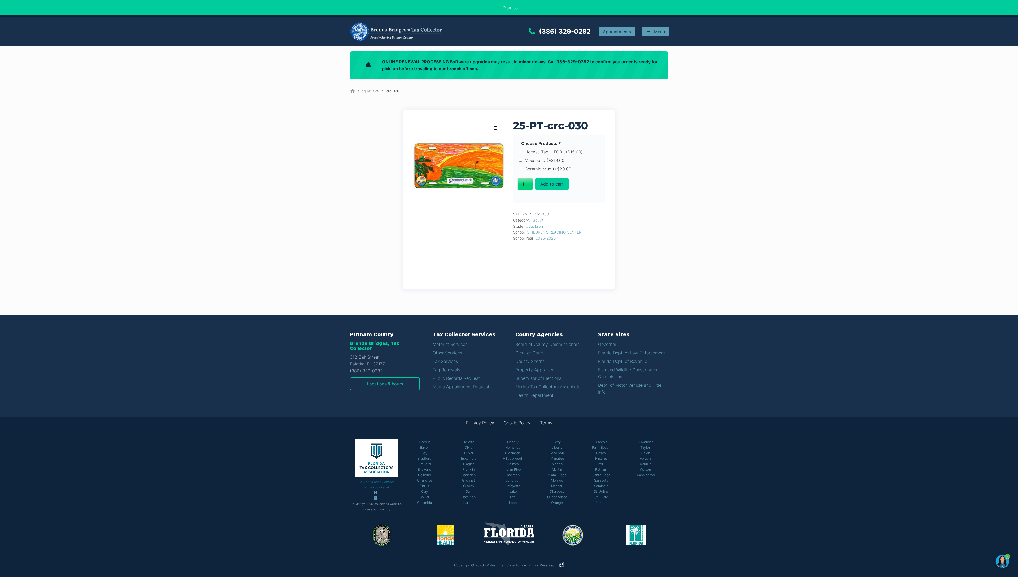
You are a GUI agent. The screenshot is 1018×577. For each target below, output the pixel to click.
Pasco (601, 453)
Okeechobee (557, 497)
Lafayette (513, 486)
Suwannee (645, 442)
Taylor (645, 448)
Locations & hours (385, 383)
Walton (645, 470)
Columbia (424, 503)
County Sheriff (529, 361)
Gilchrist (468, 480)
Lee (513, 497)
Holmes (513, 464)
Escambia (468, 458)
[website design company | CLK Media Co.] (561, 564)
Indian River (513, 470)
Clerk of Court (529, 352)
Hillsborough (513, 458)
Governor (607, 344)
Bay (424, 453)
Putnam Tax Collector (504, 565)
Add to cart (552, 184)
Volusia (645, 458)
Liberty (557, 448)
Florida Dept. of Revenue (622, 361)
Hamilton (469, 497)
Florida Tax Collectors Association (549, 386)
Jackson (536, 226)
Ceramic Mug (549, 168)
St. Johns (601, 492)
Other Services (447, 352)
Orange (557, 503)
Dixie (468, 448)
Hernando (513, 448)
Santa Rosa (601, 475)
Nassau (557, 486)
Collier (424, 497)
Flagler (468, 464)
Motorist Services (450, 344)
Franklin (468, 470)
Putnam (601, 470)
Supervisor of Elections (538, 378)
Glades (468, 486)
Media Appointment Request (461, 386)
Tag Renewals (446, 369)
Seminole (601, 486)
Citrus (424, 486)
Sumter (601, 503)
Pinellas (601, 458)
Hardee (468, 503)
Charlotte (424, 480)
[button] (496, 128)
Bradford (425, 458)
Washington (645, 475)
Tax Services (445, 361)
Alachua (424, 442)
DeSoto (469, 442)
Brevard (424, 464)
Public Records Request (456, 378)
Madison (557, 453)
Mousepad (545, 160)
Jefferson (513, 480)
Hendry (513, 442)
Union (645, 453)
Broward (424, 470)
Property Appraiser (534, 369)
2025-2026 (546, 238)
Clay (424, 492)
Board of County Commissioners (547, 344)
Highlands (513, 453)
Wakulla (645, 464)
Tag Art (366, 91)
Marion (557, 464)
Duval (468, 453)
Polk (601, 464)
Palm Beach (601, 448)
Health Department (534, 395)
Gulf (469, 492)
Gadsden (469, 475)
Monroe (557, 480)
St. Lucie (601, 497)
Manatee (557, 458)
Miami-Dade (557, 475)
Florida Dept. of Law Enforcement (631, 352)
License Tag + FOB (554, 152)
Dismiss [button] (510, 7)
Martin (557, 470)
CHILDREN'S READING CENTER (554, 232)
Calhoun (424, 475)
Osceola (601, 442)
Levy (557, 442)
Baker (424, 448)
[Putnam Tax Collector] (353, 91)
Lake (513, 492)
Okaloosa (557, 492)
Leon (513, 503)
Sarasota (601, 480)
